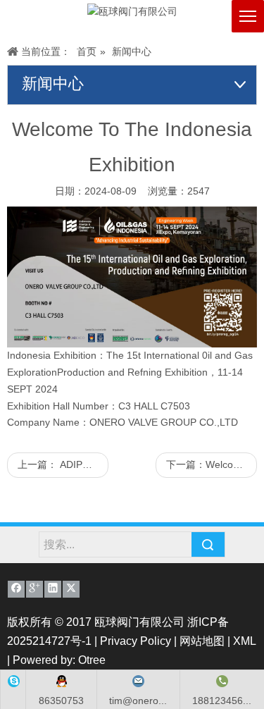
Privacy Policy (135, 641)
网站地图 (202, 641)
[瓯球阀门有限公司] (132, 12)
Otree (92, 660)
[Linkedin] (52, 589)
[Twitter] (71, 589)
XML (244, 641)
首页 (86, 51)
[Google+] (34, 589)
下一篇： (211, 464)
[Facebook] (16, 589)
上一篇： (63, 464)
